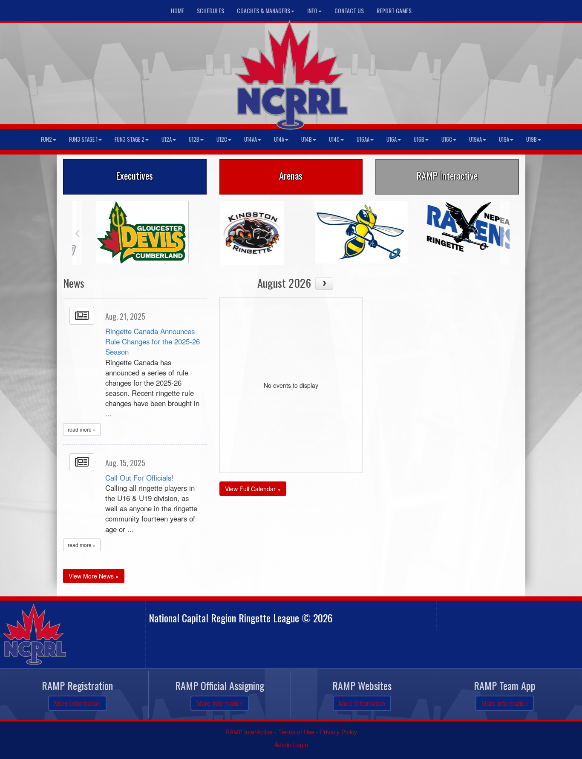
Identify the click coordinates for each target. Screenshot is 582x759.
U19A (504, 139)
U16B (419, 139)
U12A (166, 139)
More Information (77, 703)
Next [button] (505, 233)
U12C (221, 139)
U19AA (475, 139)
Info (312, 10)
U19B (531, 139)
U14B (306, 139)
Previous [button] (77, 233)
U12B (194, 139)
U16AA (363, 139)
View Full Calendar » (253, 488)
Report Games (394, 10)
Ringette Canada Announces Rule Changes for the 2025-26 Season (152, 341)
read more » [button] (82, 429)
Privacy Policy (338, 731)
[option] (127, 232)
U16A (391, 139)
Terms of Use (296, 731)
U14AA (250, 139)
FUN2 (46, 139)
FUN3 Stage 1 (83, 139)
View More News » (94, 576)
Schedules (210, 10)
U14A (279, 139)
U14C (334, 139)
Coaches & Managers (263, 10)
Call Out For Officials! (139, 478)
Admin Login (291, 744)
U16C (446, 139)
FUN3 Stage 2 (129, 139)
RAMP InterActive (249, 731)
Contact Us (349, 10)
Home (177, 10)
